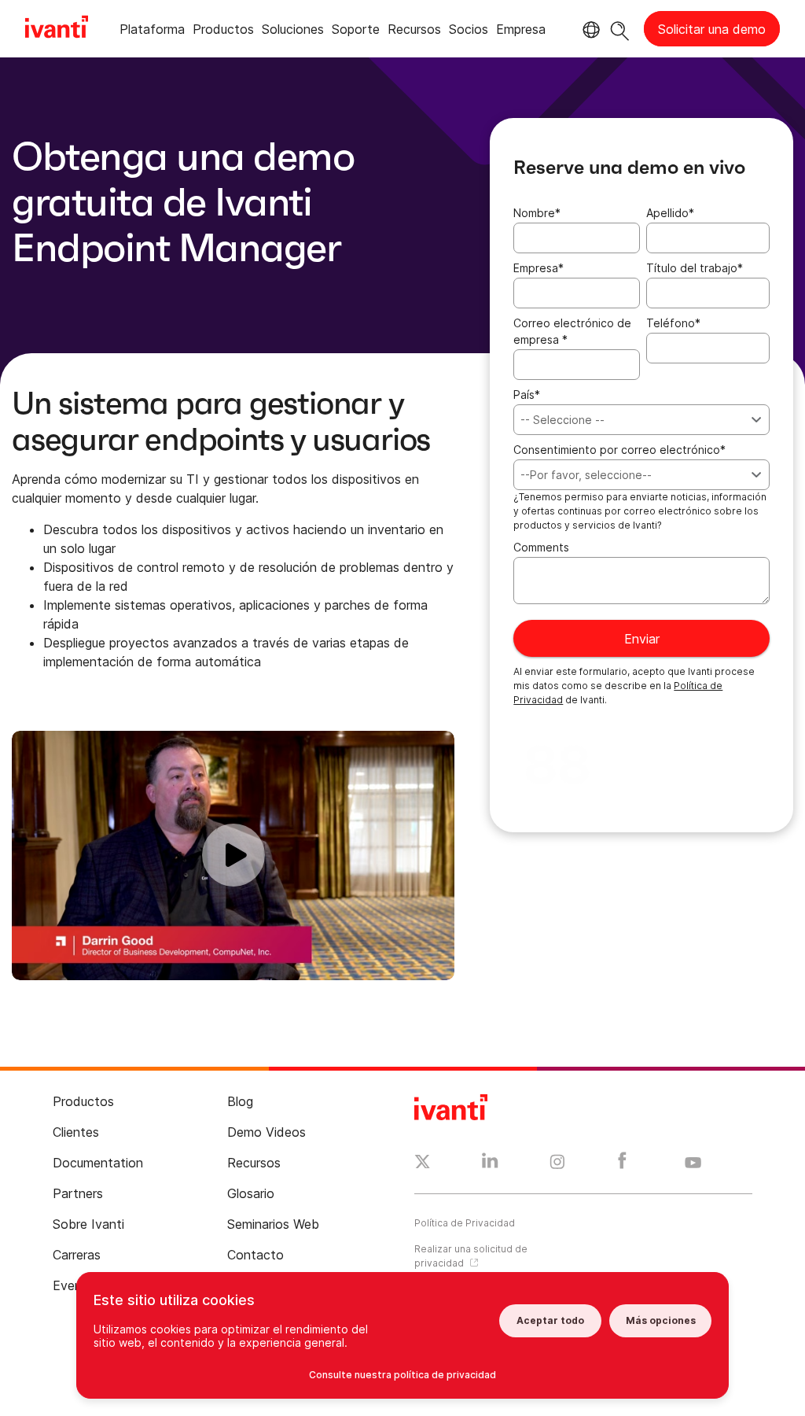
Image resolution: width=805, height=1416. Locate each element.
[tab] (152, 31)
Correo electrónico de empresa (572, 331)
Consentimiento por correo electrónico (619, 449)
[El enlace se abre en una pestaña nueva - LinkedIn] (490, 1164)
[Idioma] (589, 29)
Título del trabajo (694, 268)
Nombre (537, 212)
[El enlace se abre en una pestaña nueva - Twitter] (422, 1163)
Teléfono (673, 323)
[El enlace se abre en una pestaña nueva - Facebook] (622, 1164)
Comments (541, 547)
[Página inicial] (56, 29)
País (526, 394)
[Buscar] (620, 29)
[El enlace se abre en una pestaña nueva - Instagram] (557, 1164)
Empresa (538, 268)
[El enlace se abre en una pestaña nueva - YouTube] (693, 1163)
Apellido (670, 212)
